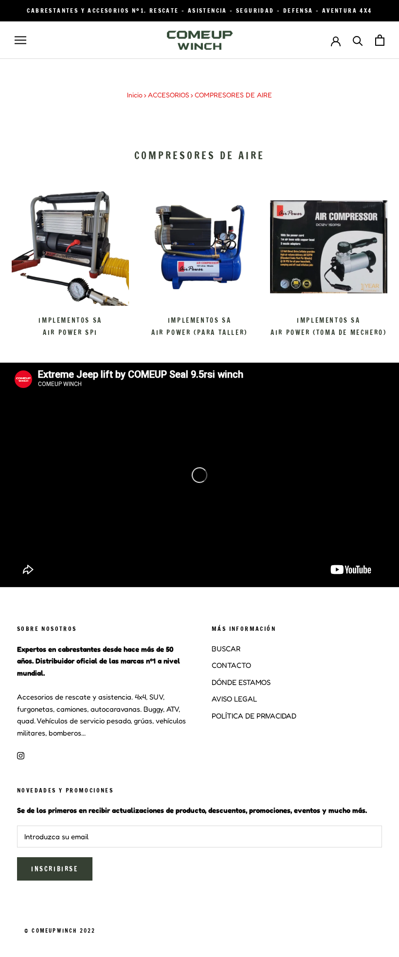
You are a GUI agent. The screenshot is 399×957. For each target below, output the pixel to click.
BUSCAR (226, 648)
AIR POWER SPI (70, 332)
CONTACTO (231, 665)
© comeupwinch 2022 (60, 931)
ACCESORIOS (168, 95)
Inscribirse (54, 869)
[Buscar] (358, 40)
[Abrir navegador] (20, 40)
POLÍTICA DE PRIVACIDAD (254, 715)
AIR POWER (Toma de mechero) (328, 332)
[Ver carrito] (379, 40)
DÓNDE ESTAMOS (241, 682)
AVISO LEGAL (234, 698)
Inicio (135, 95)
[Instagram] (20, 755)
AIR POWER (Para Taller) (199, 332)
